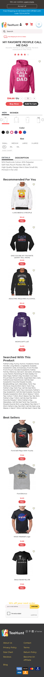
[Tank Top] (38, 120)
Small (4, 143)
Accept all (22, 6)
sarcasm (20, 372)
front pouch (8, 370)
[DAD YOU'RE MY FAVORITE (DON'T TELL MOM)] (22, 238)
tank (30, 384)
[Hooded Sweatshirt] (5, 120)
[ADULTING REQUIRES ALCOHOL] (22, 281)
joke (14, 368)
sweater (33, 366)
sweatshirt (7, 368)
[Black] (3, 132)
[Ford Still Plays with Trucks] (22, 433)
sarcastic (28, 372)
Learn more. (29, 2)
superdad (28, 378)
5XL (18, 147)
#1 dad (25, 374)
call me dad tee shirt (28, 398)
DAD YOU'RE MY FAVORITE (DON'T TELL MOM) (22, 257)
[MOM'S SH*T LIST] (22, 324)
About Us (7, 643)
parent (10, 374)
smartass (36, 372)
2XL (4, 147)
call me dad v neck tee (30, 408)
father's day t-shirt (11, 398)
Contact (27, 643)
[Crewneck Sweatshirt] (16, 120)
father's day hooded (20, 376)
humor (22, 364)
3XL (11, 147)
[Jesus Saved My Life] (22, 562)
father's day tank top (12, 388)
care (38, 378)
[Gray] (7, 132)
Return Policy (30, 652)
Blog (5, 665)
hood (36, 364)
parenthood (18, 380)
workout (6, 386)
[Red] (20, 132)
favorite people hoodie (21, 382)
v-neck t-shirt (15, 408)
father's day (8, 364)
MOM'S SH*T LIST (22, 342)
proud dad (7, 378)
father (33, 370)
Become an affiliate (29, 658)
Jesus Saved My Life (22, 580)
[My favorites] (26, 24)
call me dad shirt (28, 388)
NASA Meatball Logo (22, 537)
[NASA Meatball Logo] (22, 519)
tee (4, 396)
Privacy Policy (10, 647)
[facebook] (33, 631)
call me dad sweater (24, 392)
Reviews (7, 657)
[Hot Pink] (11, 132)
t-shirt (36, 394)
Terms (26, 647)
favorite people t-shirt (12, 400)
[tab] (7, 158)
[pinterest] (30, 631)
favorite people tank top (13, 390)
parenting (18, 374)
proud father (18, 378)
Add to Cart (31, 104)
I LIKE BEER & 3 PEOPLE (22, 213)
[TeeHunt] (10, 25)
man (34, 378)
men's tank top (28, 386)
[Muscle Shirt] (27, 120)
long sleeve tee (26, 404)
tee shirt (35, 396)
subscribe (34, 606)
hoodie (6, 366)
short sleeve (28, 394)
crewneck (28, 390)
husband (29, 364)
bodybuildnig (8, 384)
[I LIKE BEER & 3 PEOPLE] (22, 195)
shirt (20, 394)
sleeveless (23, 384)
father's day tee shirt (16, 406)
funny (16, 364)
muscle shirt (16, 386)
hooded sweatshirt (22, 370)
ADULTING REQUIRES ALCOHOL (22, 299)
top (34, 384)
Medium (15, 143)
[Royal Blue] (24, 132)
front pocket (32, 368)
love (5, 374)
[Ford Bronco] (22, 476)
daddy (31, 374)
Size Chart (8, 652)
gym (16, 384)
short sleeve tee (25, 396)
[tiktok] (38, 631)
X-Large (35, 143)
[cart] (31, 24)
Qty (17, 98)
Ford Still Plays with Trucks (22, 451)
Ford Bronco (22, 494)
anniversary (21, 368)
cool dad (33, 376)
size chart (7, 150)
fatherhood (8, 380)
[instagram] (27, 631)
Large (24, 143)
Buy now (14, 104)
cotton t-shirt (12, 396)
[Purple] (16, 132)
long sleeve (14, 366)
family (6, 372)
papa (9, 376)
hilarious (12, 372)
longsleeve (24, 366)
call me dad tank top (20, 402)
